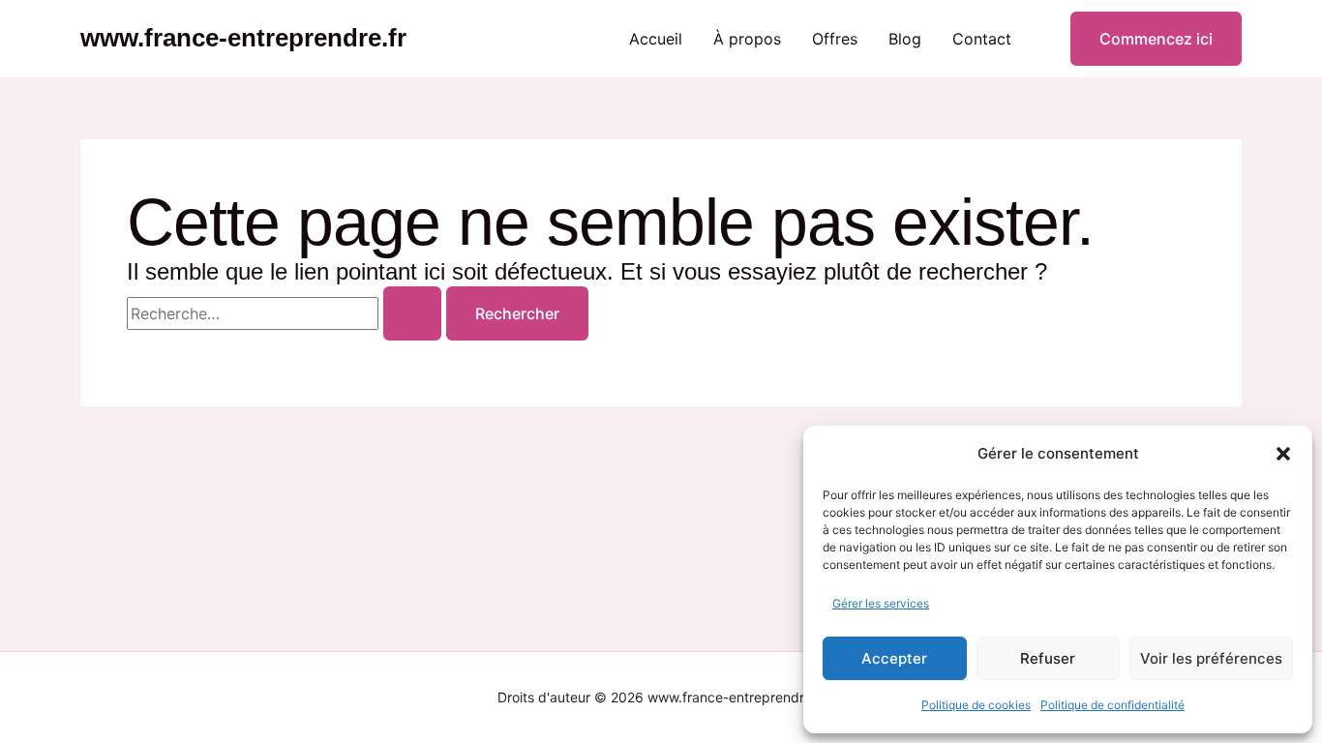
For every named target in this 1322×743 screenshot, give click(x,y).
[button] (1283, 453)
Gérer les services (880, 603)
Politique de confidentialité (1112, 705)
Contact (981, 38)
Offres (834, 38)
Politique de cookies (976, 705)
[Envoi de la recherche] (412, 313)
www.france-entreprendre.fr (243, 37)
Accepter (894, 658)
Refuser (1047, 658)
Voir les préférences (1211, 658)
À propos (747, 38)
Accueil (655, 38)
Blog (904, 38)
